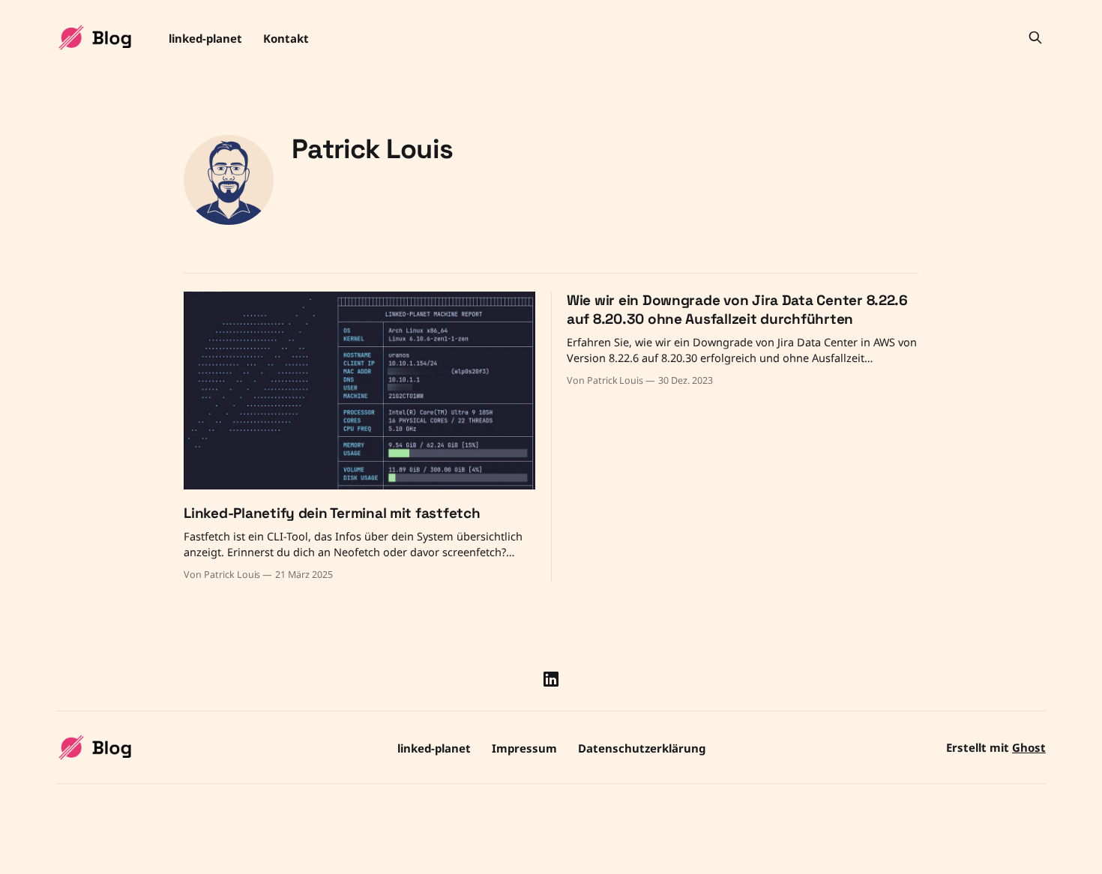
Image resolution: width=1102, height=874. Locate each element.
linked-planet (205, 38)
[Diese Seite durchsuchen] (1035, 37)
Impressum (524, 748)
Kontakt (286, 38)
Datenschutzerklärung (641, 748)
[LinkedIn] (551, 679)
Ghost (1029, 747)
